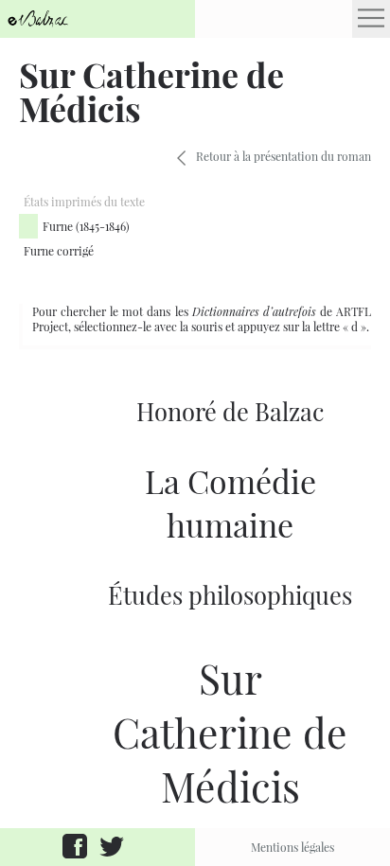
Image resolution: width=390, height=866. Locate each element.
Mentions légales (292, 847)
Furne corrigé (59, 250)
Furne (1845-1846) (86, 226)
